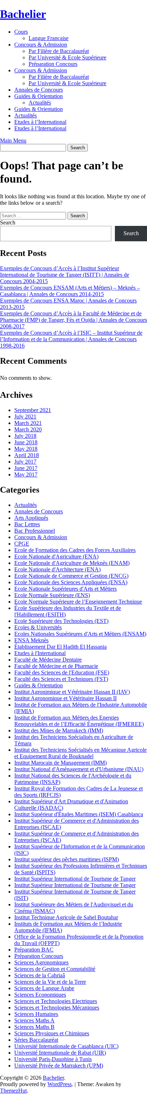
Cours (21, 32)
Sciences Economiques (40, 995)
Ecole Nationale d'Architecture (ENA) (57, 569)
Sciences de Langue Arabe (44, 988)
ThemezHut (13, 1091)
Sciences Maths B (34, 1027)
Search (7, 222)
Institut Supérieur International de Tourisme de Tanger (75, 879)
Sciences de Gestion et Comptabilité (54, 969)
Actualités (40, 103)
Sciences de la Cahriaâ (39, 975)
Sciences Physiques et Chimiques (51, 1033)
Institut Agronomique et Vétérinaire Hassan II (65, 698)
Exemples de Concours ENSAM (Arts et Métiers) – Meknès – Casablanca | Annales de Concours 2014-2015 (70, 291)
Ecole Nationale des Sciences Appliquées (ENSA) (70, 582)
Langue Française (49, 38)
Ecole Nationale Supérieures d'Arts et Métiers (65, 589)
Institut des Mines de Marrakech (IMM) (58, 730)
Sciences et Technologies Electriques (55, 1001)
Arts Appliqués (31, 518)
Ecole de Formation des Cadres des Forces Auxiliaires (75, 550)
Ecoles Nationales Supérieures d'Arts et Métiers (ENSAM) (80, 634)
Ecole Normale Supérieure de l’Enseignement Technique (78, 602)
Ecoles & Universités (38, 627)
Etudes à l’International (40, 122)
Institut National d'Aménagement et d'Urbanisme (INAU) (78, 769)
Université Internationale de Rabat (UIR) (60, 1053)
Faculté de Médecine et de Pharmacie (56, 666)
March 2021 (28, 423)
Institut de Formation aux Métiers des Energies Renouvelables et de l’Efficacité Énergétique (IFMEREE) (79, 721)
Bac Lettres (27, 524)
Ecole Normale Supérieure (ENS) (52, 595)
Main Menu (13, 140)
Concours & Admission (40, 45)
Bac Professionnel (34, 531)
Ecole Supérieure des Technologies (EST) (61, 621)
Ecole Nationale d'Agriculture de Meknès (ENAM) (72, 563)
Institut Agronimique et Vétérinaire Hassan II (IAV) (72, 692)
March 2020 (28, 429)
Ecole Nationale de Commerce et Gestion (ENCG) (71, 576)
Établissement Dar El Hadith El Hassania (60, 647)
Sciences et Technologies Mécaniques (56, 1008)
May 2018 (25, 449)
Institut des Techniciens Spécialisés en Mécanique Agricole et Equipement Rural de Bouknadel (80, 753)
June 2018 (25, 442)
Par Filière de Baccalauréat (59, 51)
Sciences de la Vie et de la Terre (50, 982)
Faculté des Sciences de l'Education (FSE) (61, 672)
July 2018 (25, 436)
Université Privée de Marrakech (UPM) (58, 1065)
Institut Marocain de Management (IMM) (60, 763)
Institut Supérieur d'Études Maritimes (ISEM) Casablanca (78, 814)
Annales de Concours (38, 90)
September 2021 (32, 410)
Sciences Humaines (36, 1014)
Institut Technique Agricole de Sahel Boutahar (66, 917)
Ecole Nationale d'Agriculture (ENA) (56, 556)
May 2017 (25, 474)
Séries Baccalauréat (36, 1040)
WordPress (59, 1084)
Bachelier (23, 14)
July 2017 (25, 462)
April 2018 (26, 455)
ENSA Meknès (31, 640)
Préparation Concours (53, 64)
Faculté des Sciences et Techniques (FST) (61, 679)
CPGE (21, 544)
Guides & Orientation (38, 96)
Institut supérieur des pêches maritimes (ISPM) (66, 859)
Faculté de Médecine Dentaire (48, 660)
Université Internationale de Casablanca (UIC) (66, 1046)
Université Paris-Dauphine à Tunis (53, 1059)
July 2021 (25, 416)
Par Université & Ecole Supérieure (67, 57)
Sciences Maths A (34, 1020)
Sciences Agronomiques (41, 962)
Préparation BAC (34, 950)
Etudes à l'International (40, 653)
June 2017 (25, 468)
